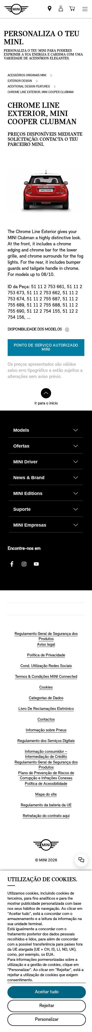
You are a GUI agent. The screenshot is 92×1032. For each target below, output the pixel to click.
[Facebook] (12, 564)
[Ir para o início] (46, 393)
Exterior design (20, 81)
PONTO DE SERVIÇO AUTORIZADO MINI (46, 347)
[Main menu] (85, 9)
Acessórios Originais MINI (27, 75)
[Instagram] (24, 564)
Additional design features (29, 86)
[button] (60, 9)
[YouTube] (36, 564)
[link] (49, 9)
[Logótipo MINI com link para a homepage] (46, 845)
